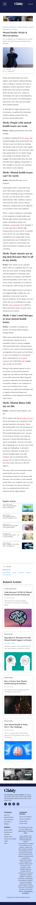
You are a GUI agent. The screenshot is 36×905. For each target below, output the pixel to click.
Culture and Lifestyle (10, 839)
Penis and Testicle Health (7, 504)
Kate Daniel (9, 686)
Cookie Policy (23, 823)
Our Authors (7, 821)
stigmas (26, 138)
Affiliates (6, 824)
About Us (7, 815)
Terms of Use (22, 831)
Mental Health (22, 27)
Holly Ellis (8, 69)
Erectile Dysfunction (6, 515)
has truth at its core (26, 418)
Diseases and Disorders (9, 27)
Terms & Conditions (25, 819)
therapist (5, 460)
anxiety (14, 572)
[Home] (18, 4)
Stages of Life (8, 836)
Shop (5, 843)
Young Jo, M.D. (11, 71)
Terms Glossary (8, 819)
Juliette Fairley (10, 643)
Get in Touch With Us (25, 816)
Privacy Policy (23, 821)
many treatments (14, 305)
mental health (15, 225)
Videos (6, 841)
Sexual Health (8, 830)
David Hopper (10, 598)
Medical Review (8, 817)
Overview (14, 29)
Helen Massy (10, 730)
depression (21, 572)
